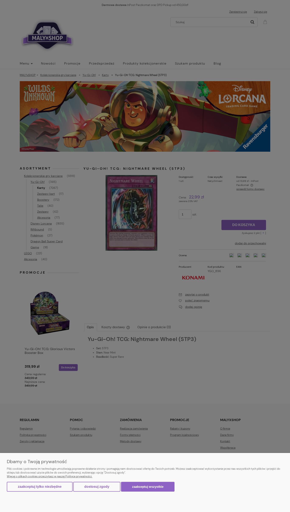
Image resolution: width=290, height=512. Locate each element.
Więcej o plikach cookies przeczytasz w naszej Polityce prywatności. (49, 476)
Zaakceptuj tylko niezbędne (40, 486)
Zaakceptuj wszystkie (147, 486)
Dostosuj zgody (96, 486)
